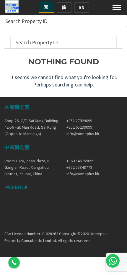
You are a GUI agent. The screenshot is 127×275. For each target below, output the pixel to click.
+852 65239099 (79, 127)
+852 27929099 (79, 120)
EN (81, 7)
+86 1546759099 (80, 160)
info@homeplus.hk (82, 133)
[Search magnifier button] (121, 21)
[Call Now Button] (14, 262)
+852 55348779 (79, 167)
